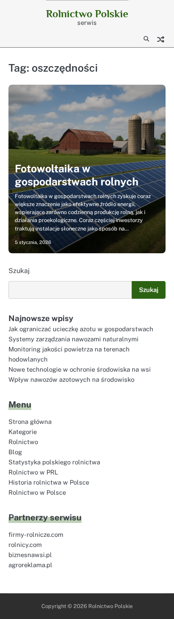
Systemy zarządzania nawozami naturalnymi (73, 339)
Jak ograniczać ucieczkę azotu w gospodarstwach (80, 328)
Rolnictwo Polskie (87, 14)
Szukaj (19, 271)
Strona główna (30, 421)
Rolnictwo (23, 441)
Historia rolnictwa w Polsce (48, 482)
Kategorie (22, 431)
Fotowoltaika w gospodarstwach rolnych (77, 175)
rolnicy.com (25, 544)
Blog (15, 452)
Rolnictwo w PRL (33, 472)
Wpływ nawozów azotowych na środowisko (71, 379)
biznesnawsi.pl (30, 554)
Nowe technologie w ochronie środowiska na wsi (79, 369)
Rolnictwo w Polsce (37, 492)
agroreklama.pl (30, 564)
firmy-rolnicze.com (35, 534)
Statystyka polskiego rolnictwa (54, 462)
